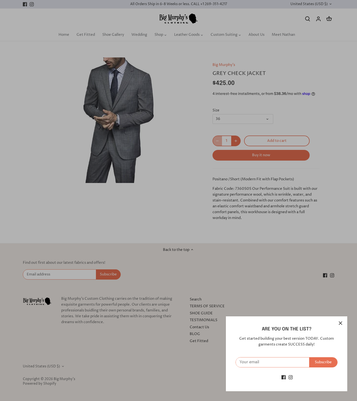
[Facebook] (283, 377)
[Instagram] (291, 377)
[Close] (340, 323)
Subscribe (323, 362)
